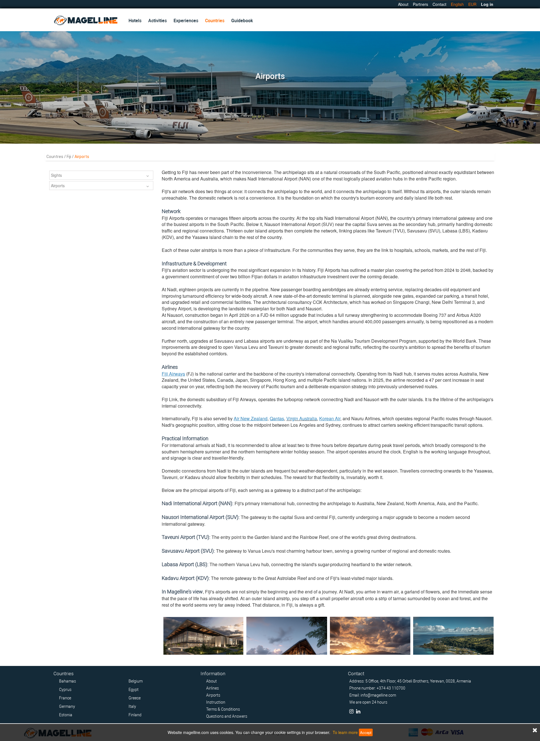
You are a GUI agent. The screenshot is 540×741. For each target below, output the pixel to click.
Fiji (69, 156)
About (403, 4)
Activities (157, 20)
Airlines (212, 688)
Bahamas (67, 681)
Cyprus (65, 689)
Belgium (136, 681)
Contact (439, 4)
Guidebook (242, 20)
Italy (132, 706)
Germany (67, 706)
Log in (487, 4)
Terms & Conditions (223, 709)
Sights (56, 175)
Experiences (186, 20)
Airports (58, 185)
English (457, 4)
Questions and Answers (226, 716)
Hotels (135, 20)
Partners (420, 4)
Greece (135, 698)
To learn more (345, 732)
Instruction (215, 702)
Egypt (134, 689)
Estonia (65, 715)
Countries (214, 20)
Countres (54, 156)
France (65, 698)
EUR (472, 4)
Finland (135, 715)
